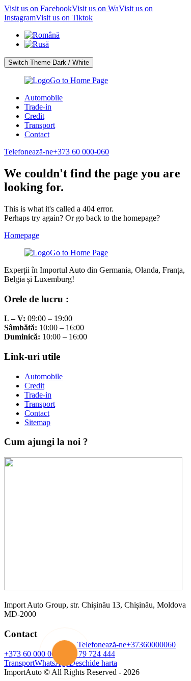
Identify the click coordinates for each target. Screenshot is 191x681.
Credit (34, 116)
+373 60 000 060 (32, 653)
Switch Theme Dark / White (48, 62)
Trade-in (37, 106)
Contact (36, 134)
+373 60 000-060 (56, 151)
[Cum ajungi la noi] (93, 587)
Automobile (43, 97)
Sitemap (37, 422)
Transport (39, 125)
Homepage (21, 235)
